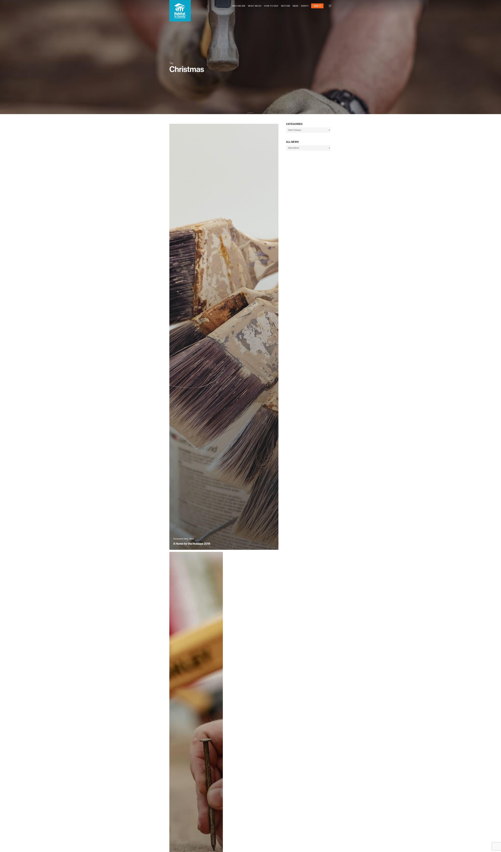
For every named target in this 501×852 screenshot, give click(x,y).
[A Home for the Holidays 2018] (224, 337)
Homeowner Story (180, 539)
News (192, 539)
